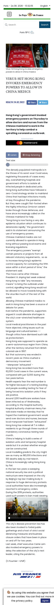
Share (32, 102)
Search (44, 24)
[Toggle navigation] (9, 14)
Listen (13, 155)
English (44, 5)
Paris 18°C (25, 32)
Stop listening (32, 155)
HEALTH (9, 102)
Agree (45, 600)
